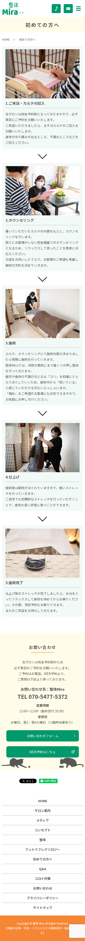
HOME (6, 39)
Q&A (42, 869)
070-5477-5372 (48, 696)
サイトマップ (42, 907)
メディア (42, 820)
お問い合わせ (42, 888)
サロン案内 (43, 810)
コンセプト (43, 830)
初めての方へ (42, 859)
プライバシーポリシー (42, 898)
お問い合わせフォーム (42, 736)
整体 (42, 839)
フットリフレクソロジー (42, 849)
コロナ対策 (43, 878)
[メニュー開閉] (78, 8)
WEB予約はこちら (42, 752)
